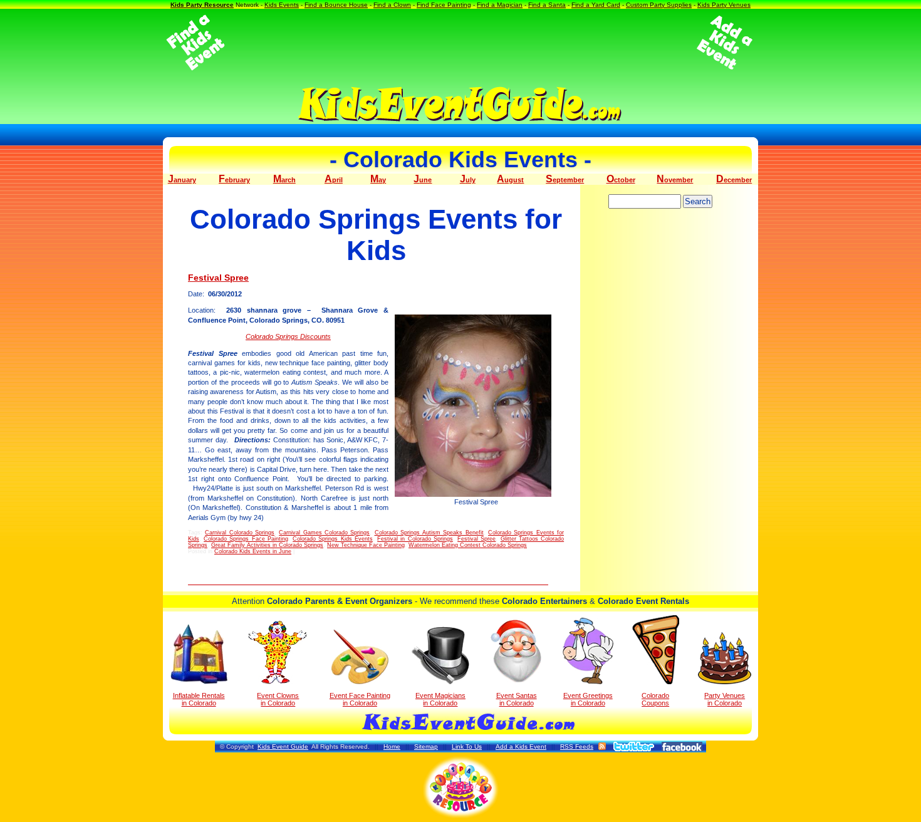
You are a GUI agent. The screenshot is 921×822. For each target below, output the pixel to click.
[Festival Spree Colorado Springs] (476, 406)
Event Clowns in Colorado (278, 699)
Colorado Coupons (655, 699)
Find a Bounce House (336, 4)
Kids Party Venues (724, 4)
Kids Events (281, 4)
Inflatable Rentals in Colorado (199, 699)
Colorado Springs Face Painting (246, 539)
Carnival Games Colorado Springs (324, 532)
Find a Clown (392, 4)
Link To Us (467, 746)
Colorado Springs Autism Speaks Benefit (429, 532)
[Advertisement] (460, 42)
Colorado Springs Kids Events (333, 539)
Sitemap (426, 746)
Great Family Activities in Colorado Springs (267, 545)
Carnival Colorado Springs (239, 532)
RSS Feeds (576, 746)
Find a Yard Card (595, 4)
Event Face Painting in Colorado (360, 699)
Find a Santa (547, 4)
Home (391, 746)
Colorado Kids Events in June (252, 551)
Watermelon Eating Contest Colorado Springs (467, 545)
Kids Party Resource (202, 4)
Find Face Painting (444, 4)
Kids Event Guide (283, 746)
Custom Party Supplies (659, 4)
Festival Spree (218, 278)
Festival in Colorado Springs (415, 539)
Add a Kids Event (521, 746)
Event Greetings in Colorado (588, 699)
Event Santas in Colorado (516, 699)
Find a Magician (500, 4)
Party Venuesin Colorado (724, 699)
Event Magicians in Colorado (440, 699)
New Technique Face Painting (366, 545)
